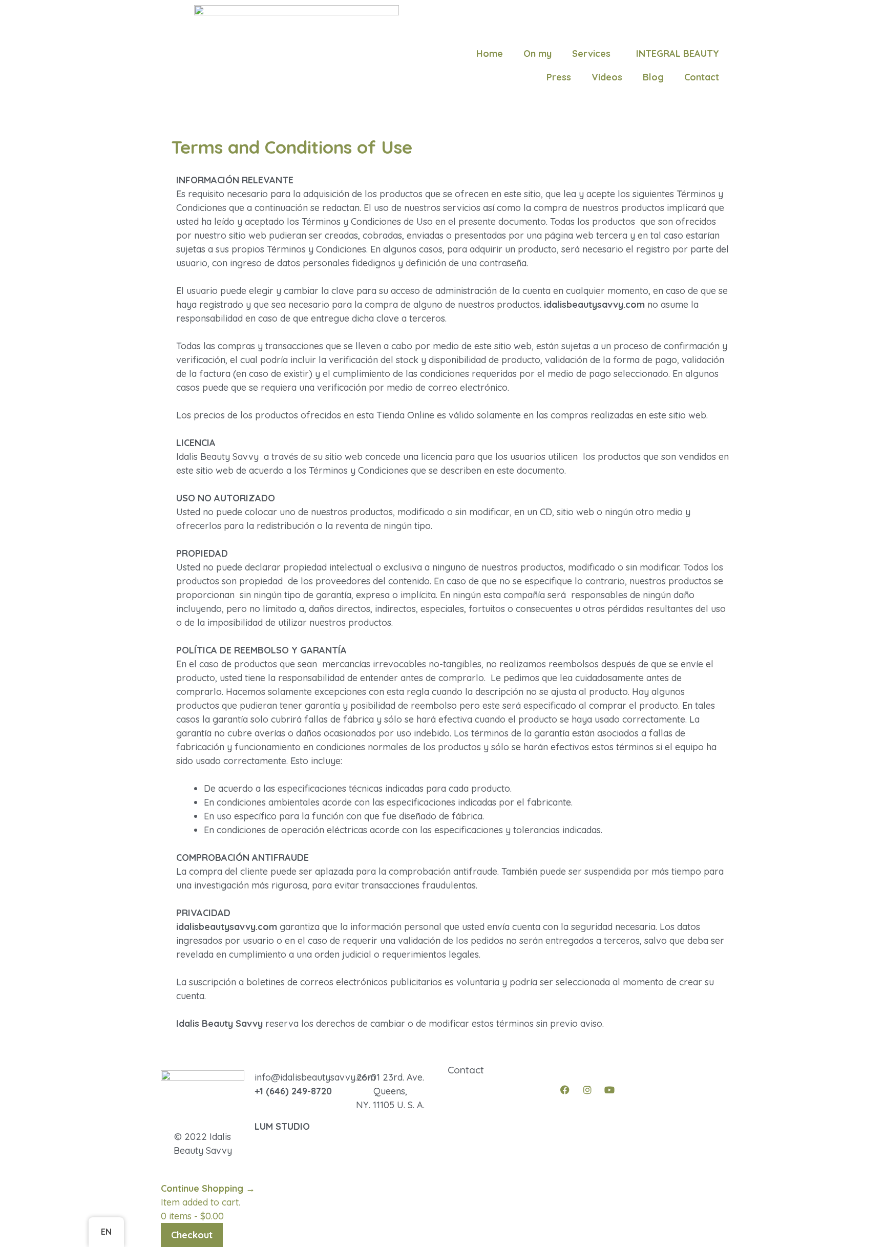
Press (558, 77)
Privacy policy (479, 1111)
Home (489, 53)
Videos (607, 77)
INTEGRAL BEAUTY (677, 53)
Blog (653, 77)
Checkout (192, 1235)
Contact (701, 77)
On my (537, 53)
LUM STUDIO (282, 1126)
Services (591, 53)
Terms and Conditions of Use (511, 1125)
